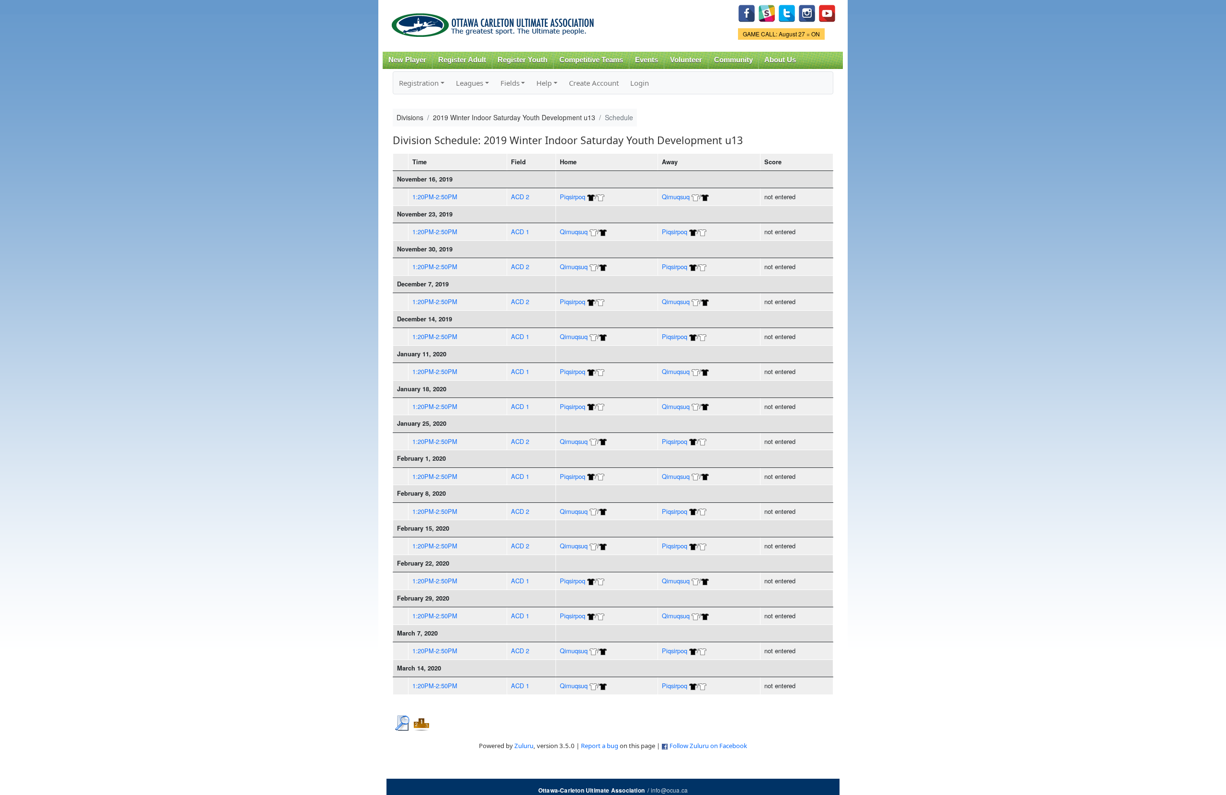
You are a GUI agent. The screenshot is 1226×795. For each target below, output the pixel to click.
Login (639, 83)
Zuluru (524, 745)
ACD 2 (520, 196)
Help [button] (544, 83)
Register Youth (522, 60)
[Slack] (766, 12)
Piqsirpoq (572, 196)
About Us (780, 60)
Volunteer (686, 60)
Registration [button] (419, 83)
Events (646, 60)
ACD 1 (520, 231)
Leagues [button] (469, 83)
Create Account (594, 83)
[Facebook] (746, 12)
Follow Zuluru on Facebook (708, 745)
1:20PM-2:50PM (434, 196)
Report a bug (599, 745)
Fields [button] (510, 83)
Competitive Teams (591, 60)
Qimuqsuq (676, 196)
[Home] (494, 22)
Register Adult (462, 60)
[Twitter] (786, 12)
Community (733, 60)
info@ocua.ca (669, 790)
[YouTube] (827, 12)
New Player (407, 60)
